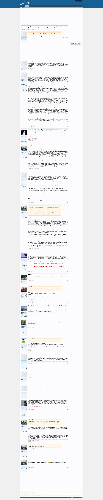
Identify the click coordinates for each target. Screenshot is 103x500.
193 (26, 348)
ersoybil (22, 179)
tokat (26, 330)
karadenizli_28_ (23, 312)
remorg (22, 345)
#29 (67, 280)
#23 (67, 126)
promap (22, 293)
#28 (67, 271)
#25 (67, 169)
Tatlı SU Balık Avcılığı (25, 28)
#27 (67, 249)
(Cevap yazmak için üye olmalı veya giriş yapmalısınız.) (61, 492)
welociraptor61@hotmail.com (32, 139)
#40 (67, 467)
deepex (22, 259)
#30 (67, 302)
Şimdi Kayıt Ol (75, 43)
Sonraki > (34, 29)
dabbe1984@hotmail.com (42, 374)
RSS (82, 497)
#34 (67, 363)
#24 (67, 140)
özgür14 (29, 409)
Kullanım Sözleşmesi (80, 498)
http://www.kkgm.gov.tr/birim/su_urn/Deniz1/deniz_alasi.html (38, 296)
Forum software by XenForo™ (27, 498)
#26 (67, 202)
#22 (67, 69)
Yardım (74, 497)
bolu (26, 410)
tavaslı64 (22, 361)
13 (26, 315)
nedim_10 (22, 378)
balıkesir (26, 382)
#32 (67, 327)
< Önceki (25, 29)
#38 (67, 441)
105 (26, 409)
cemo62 (22, 67)
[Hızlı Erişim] (67, 24)
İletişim (72, 497)
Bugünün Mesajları (23, 7)
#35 (67, 377)
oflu (21, 136)
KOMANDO (23, 326)
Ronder (32, 28)
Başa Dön (80, 497)
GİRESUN (25, 316)
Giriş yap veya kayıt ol (79, 0)
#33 (67, 351)
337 (26, 468)
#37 (67, 409)
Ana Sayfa (77, 497)
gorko (22, 281)
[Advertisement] (44, 16)
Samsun (26, 428)
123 (26, 294)
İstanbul (26, 295)
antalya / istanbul (25, 263)
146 (26, 40)
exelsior (22, 79)
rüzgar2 (22, 38)
